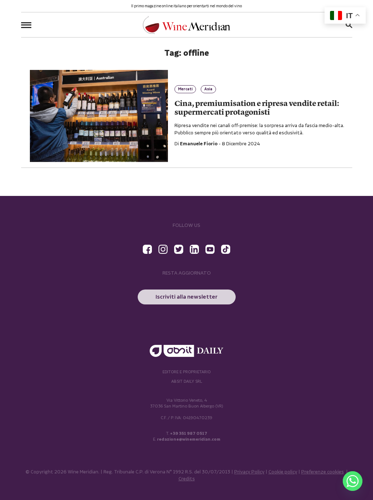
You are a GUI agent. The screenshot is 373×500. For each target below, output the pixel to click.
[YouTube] (210, 249)
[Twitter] (178, 249)
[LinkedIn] (194, 249)
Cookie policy (282, 472)
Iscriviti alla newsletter (186, 297)
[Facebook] (147, 249)
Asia (208, 89)
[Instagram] (163, 249)
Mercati (185, 89)
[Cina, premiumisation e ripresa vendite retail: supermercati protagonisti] (99, 116)
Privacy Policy (249, 472)
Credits (186, 479)
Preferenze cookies (322, 472)
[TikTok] (225, 249)
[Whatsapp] (352, 481)
